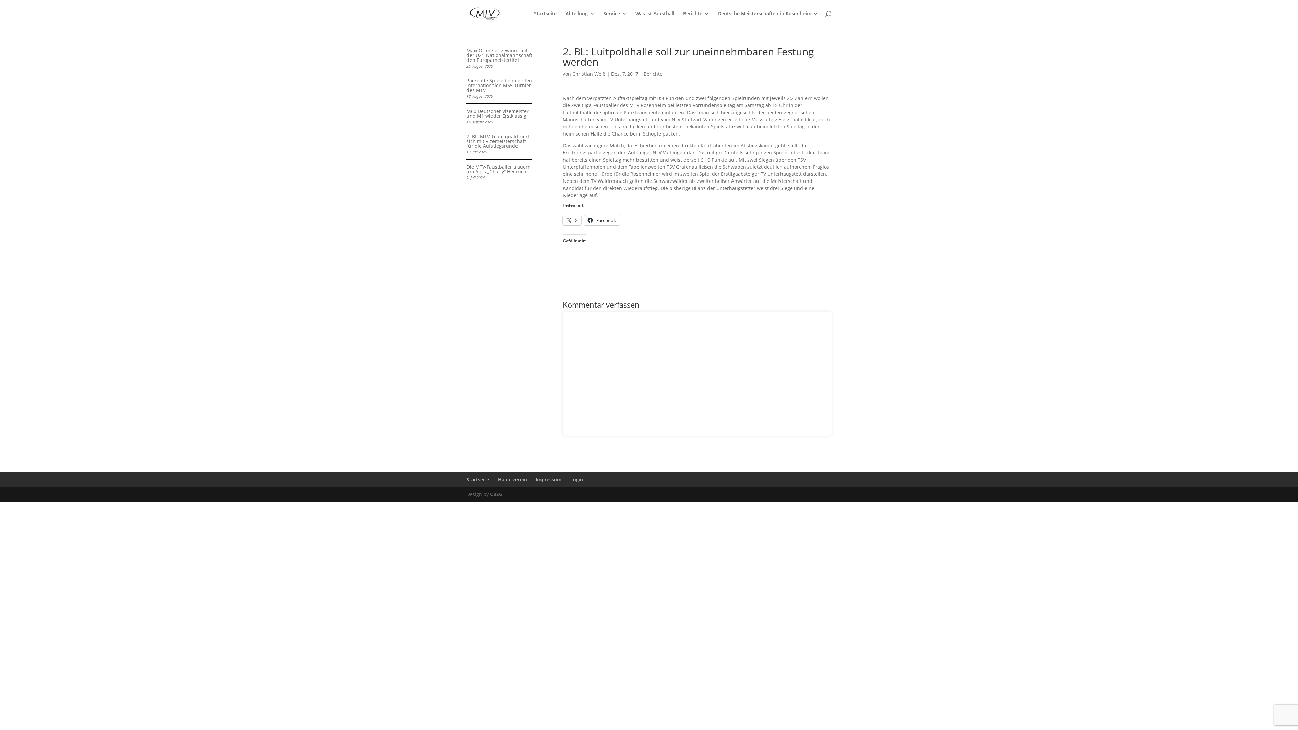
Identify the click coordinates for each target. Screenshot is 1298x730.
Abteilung (577, 14)
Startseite (545, 14)
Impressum (548, 479)
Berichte (692, 14)
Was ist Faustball (654, 14)
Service (611, 14)
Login (576, 479)
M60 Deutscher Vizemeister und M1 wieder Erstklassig (497, 113)
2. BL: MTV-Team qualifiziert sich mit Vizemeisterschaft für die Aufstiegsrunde (497, 141)
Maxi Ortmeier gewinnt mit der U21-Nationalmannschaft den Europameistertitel (499, 55)
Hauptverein (512, 479)
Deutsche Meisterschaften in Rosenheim (764, 14)
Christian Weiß (589, 74)
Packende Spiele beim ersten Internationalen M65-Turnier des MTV (499, 85)
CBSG (496, 494)
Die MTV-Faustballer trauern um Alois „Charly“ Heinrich (498, 169)
